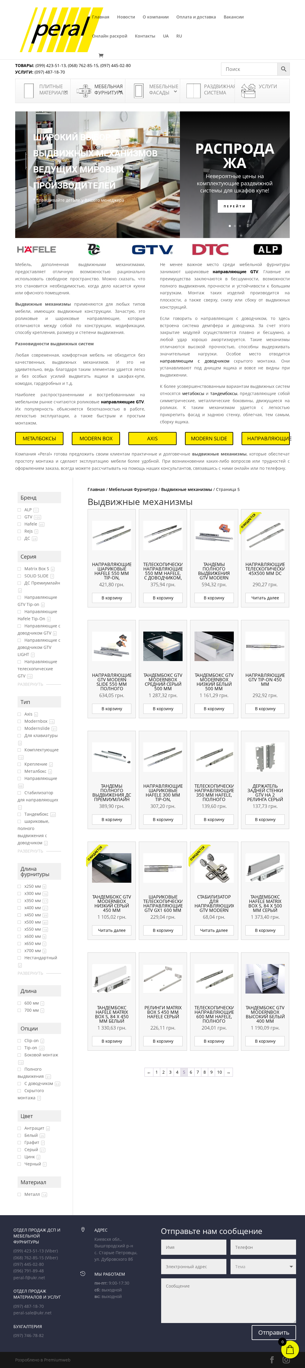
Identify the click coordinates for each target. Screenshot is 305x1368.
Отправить (274, 1332)
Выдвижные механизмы (186, 489)
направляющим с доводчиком (194, 361)
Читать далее (265, 598)
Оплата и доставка (196, 17)
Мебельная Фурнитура (133, 489)
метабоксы (193, 393)
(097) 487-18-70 (49, 72)
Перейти (235, 206)
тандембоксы (223, 393)
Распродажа (234, 155)
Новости (126, 17)
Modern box (96, 438)
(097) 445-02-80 (115, 65)
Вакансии (234, 17)
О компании (156, 17)
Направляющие (268, 438)
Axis (152, 438)
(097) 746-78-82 (28, 1335)
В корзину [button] (112, 598)
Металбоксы (39, 438)
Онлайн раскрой (109, 36)
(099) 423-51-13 (50, 65)
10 (219, 1072)
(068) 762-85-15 (83, 65)
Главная (100, 17)
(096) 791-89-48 (28, 1271)
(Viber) (51, 1251)
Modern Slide (209, 438)
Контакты (145, 36)
